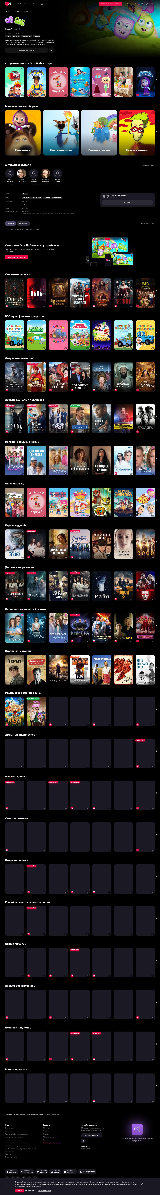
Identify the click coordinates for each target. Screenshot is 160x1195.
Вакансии (8, 1131)
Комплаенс (9, 1154)
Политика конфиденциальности (17, 1146)
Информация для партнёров (15, 1137)
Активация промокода (52, 1143)
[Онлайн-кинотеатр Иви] (8, 3)
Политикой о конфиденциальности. (28, 1186)
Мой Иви (46, 1128)
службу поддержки (44, 1190)
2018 (10, 33)
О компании (9, 1128)
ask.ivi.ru (84, 1146)
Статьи (45, 1140)
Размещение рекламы (13, 1140)
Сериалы (46, 1134)
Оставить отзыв (11, 1157)
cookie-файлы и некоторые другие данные (98, 1182)
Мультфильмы (48, 1137)
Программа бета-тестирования (16, 1134)
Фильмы (46, 1131)
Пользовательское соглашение (16, 1143)
